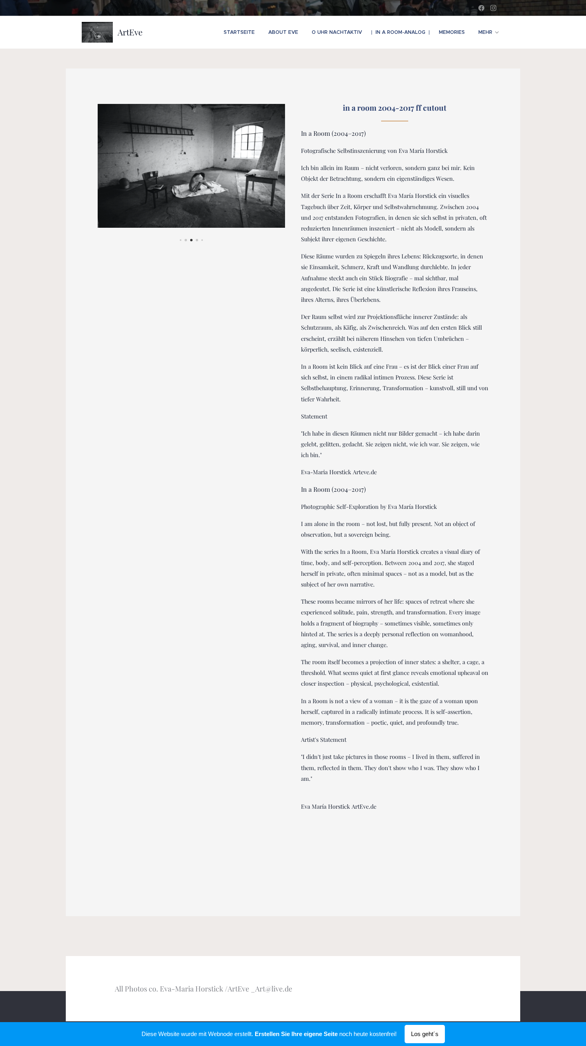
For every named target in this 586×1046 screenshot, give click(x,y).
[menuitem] (239, 32)
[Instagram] (493, 8)
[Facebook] (481, 8)
